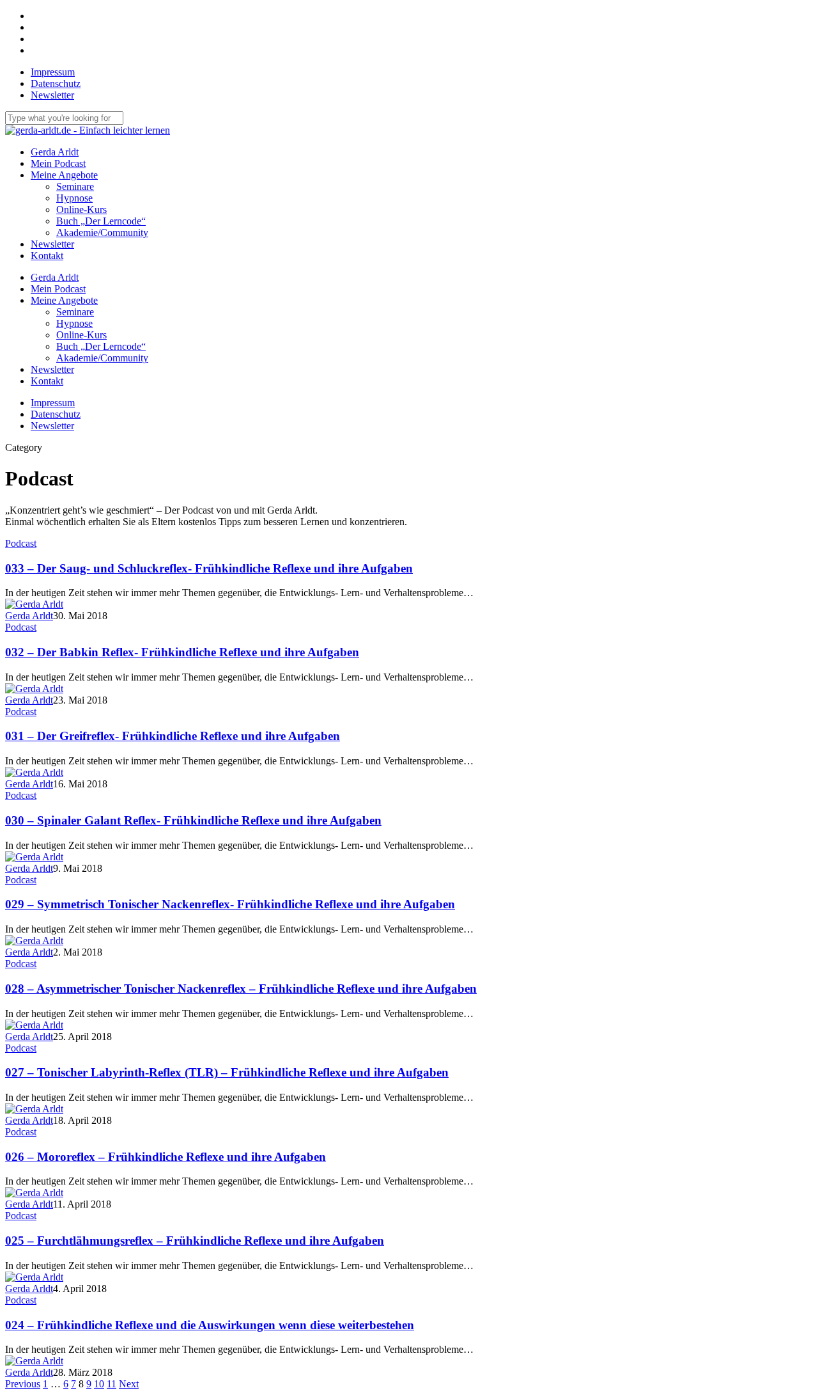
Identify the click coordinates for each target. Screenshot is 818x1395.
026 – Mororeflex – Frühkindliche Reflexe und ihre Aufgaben (165, 1156)
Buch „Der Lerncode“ (101, 346)
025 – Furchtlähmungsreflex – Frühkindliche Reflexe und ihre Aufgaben (194, 1240)
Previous (22, 1383)
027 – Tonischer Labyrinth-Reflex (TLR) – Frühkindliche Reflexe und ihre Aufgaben (227, 1072)
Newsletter (52, 369)
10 (99, 1383)
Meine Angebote (64, 300)
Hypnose (74, 323)
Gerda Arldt (55, 277)
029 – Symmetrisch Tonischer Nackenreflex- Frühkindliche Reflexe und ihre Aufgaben (230, 904)
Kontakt (47, 380)
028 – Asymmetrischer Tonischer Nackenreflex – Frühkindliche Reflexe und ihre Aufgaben (241, 988)
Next (129, 1383)
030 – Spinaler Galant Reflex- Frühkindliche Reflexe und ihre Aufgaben (193, 820)
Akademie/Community (102, 357)
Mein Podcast (58, 288)
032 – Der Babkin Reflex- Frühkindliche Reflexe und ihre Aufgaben (182, 652)
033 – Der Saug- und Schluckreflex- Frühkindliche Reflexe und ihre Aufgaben (209, 568)
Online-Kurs (81, 334)
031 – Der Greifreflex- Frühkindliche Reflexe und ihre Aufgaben (172, 736)
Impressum (53, 402)
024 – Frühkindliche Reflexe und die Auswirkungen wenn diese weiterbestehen (209, 1325)
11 (111, 1383)
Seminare (75, 311)
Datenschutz (56, 414)
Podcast (20, 543)
